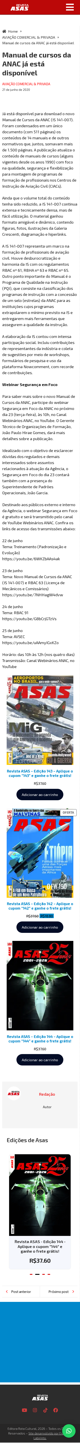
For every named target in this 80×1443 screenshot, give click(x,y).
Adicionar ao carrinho (40, 794)
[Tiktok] (45, 1410)
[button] (56, 7)
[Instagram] (35, 1410)
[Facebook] (55, 1410)
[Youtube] (24, 1410)
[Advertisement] (40, 1342)
